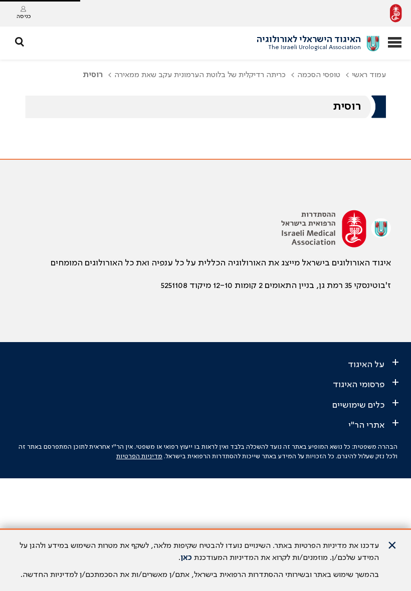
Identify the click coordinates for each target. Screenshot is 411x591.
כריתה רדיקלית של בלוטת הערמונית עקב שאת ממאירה (200, 75)
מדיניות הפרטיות (139, 456)
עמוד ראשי (369, 75)
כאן (186, 558)
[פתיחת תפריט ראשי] (394, 43)
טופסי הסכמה (318, 75)
